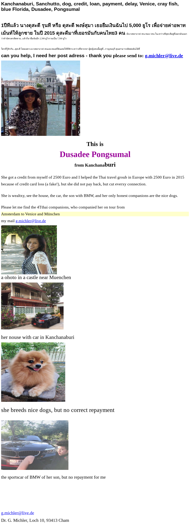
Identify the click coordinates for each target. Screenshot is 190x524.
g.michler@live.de (164, 55)
